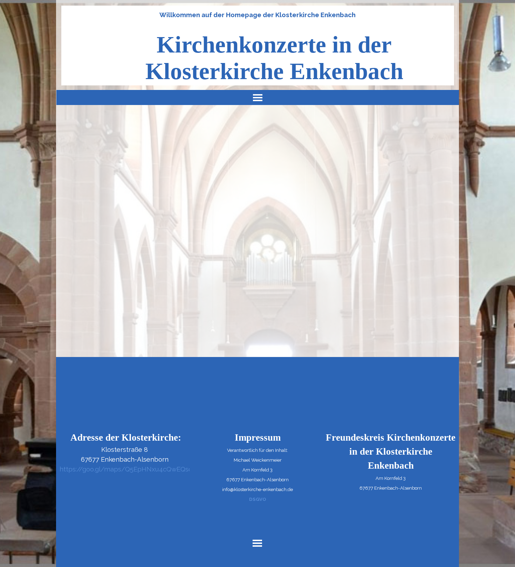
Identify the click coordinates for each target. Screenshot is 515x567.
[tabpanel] (257, 15)
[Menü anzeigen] (257, 97)
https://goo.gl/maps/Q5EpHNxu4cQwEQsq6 (128, 469)
